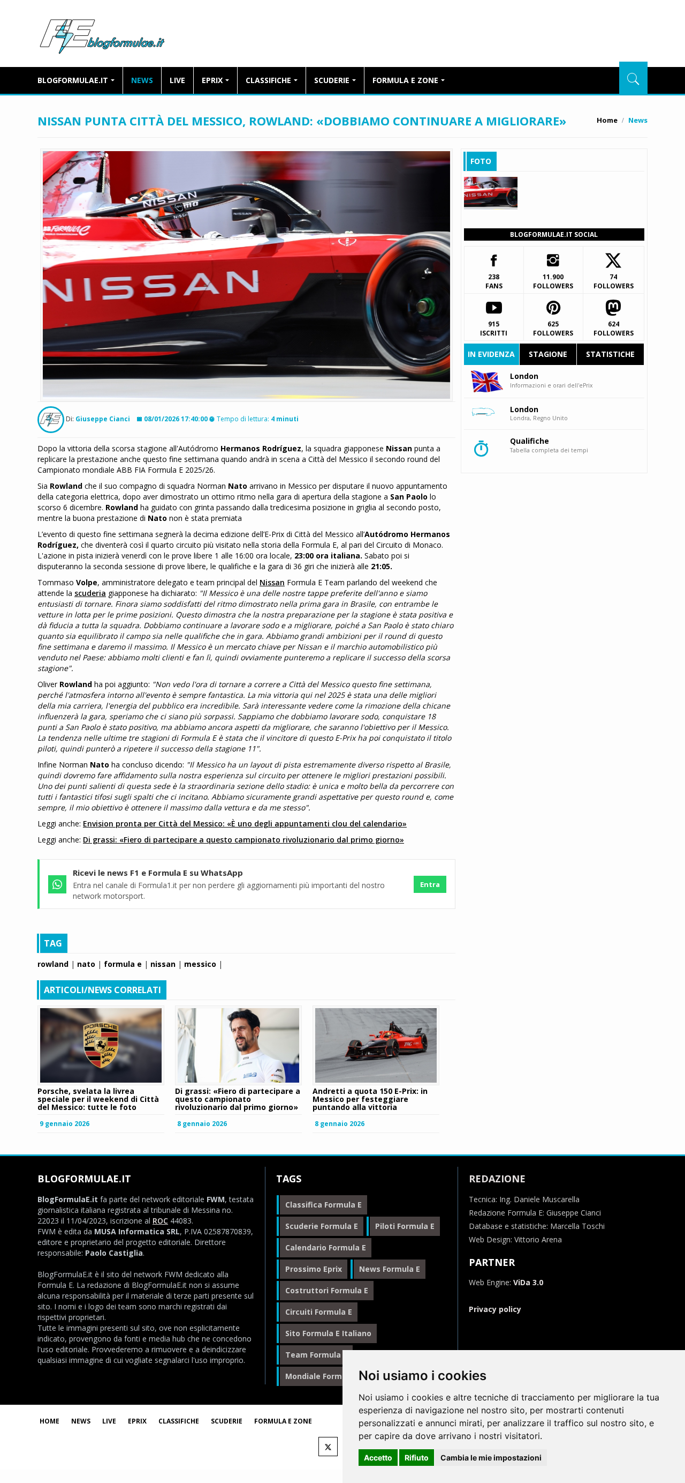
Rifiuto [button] (417, 1457)
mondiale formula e (322, 1376)
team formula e (316, 1355)
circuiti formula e (318, 1312)
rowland (52, 964)
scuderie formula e (321, 1226)
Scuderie (331, 80)
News (142, 80)
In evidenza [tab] (491, 354)
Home (607, 120)
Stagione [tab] (548, 354)
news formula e (389, 1269)
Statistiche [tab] (610, 354)
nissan (163, 964)
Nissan (272, 582)
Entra (430, 884)
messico (200, 964)
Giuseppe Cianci (102, 418)
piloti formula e (405, 1226)
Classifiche (268, 80)
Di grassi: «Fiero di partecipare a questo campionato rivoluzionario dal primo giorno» (243, 839)
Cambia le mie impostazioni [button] (491, 1457)
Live (177, 80)
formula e (123, 964)
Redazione (497, 1178)
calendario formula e (325, 1247)
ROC (160, 1221)
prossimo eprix (313, 1269)
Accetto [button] (378, 1457)
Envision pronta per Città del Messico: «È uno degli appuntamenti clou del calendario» (245, 823)
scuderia (90, 593)
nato (86, 964)
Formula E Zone (405, 80)
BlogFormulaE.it (101, 34)
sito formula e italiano (328, 1333)
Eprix (212, 80)
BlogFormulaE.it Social (554, 234)
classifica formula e (323, 1204)
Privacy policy (495, 1309)
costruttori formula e (326, 1290)
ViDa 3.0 (528, 1282)
